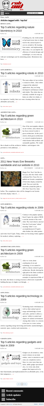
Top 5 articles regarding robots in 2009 (22, 207)
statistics (21, 198)
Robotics (8, 70)
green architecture (6, 152)
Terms (36, 404)
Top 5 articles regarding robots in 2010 (22, 73)
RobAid (10, 404)
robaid (17, 198)
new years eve (12, 198)
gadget (4, 378)
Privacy (41, 404)
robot (4, 106)
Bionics (3, 24)
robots (7, 106)
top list (9, 64)
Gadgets (4, 339)
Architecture (6, 112)
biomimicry (5, 64)
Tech (18, 247)
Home (2, 17)
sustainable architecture (15, 152)
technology (7, 333)
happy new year (6, 198)
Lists (8, 24)
